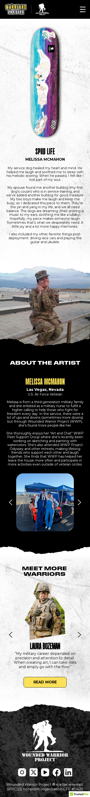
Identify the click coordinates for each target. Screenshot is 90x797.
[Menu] (83, 9)
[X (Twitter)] (34, 772)
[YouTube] (45, 772)
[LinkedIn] (68, 772)
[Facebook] (57, 772)
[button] (45, 502)
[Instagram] (22, 772)
